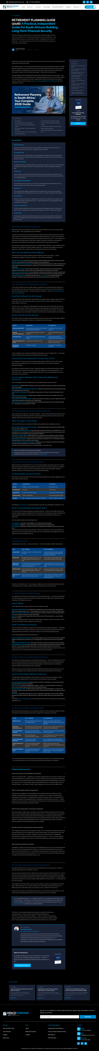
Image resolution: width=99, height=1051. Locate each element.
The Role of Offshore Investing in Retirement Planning (50, 123)
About (27, 1028)
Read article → (13, 997)
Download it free (43, 454)
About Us (29, 7)
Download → (78, 123)
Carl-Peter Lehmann (25, 929)
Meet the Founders (30, 1031)
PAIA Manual (51, 1034)
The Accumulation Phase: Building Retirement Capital (25, 125)
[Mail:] (78, 1033)
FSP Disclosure (52, 1038)
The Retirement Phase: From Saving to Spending (25, 131)
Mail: (82, 1033)
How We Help (46, 7)
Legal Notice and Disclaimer (56, 1028)
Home (23, 7)
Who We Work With (57, 7)
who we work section (19, 903)
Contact (27, 1034)
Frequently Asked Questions (47, 128)
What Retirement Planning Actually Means (24, 122)
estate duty (42, 275)
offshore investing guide (51, 81)
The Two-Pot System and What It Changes (50, 121)
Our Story (38, 7)
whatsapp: (84, 1038)
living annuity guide (38, 81)
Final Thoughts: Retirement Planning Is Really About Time (52, 131)
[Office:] (78, 1029)
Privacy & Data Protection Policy (57, 1031)
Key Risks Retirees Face (20, 133)
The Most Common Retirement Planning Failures (51, 126)
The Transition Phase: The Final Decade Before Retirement (25, 129)
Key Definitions (18, 121)
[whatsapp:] (78, 1038)
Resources (76, 7)
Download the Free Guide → (22, 965)
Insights (68, 7)
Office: (83, 1028)
